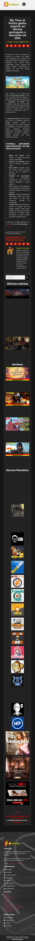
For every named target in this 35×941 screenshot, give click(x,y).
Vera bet (7, 899)
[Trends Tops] (17, 596)
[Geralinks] (17, 567)
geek (13, 232)
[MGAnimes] (17, 525)
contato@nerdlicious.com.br (16, 863)
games (9, 232)
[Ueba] (17, 610)
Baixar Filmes (8, 911)
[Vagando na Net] (17, 624)
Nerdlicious (18, 234)
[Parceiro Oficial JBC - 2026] (17, 488)
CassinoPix (7, 901)
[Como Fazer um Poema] (17, 681)
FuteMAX (7, 895)
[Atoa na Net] (17, 553)
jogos (17, 232)
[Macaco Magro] (17, 667)
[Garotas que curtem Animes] (17, 695)
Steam (8, 224)
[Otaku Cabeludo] (17, 709)
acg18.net (17, 812)
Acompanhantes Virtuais (12, 905)
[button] (24, 4)
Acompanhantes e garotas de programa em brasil (14, 908)
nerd (12, 234)
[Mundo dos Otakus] (17, 652)
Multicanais (8, 897)
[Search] (27, 277)
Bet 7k (6, 903)
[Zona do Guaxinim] (17, 510)
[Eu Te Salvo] (17, 581)
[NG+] (17, 723)
